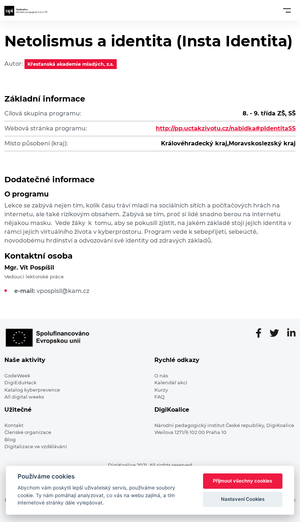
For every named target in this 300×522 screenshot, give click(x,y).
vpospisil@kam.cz (63, 290)
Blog (10, 439)
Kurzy (161, 390)
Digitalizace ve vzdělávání (35, 446)
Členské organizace (27, 432)
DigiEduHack (20, 382)
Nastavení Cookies (243, 499)
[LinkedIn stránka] (291, 333)
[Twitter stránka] (277, 333)
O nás (161, 375)
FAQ (159, 397)
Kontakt (13, 425)
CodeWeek (17, 375)
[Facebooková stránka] (261, 333)
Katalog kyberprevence (32, 390)
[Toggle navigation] (287, 10)
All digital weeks (24, 397)
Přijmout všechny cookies (242, 481)
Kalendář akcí (170, 382)
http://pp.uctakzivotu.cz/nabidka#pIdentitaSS (226, 128)
